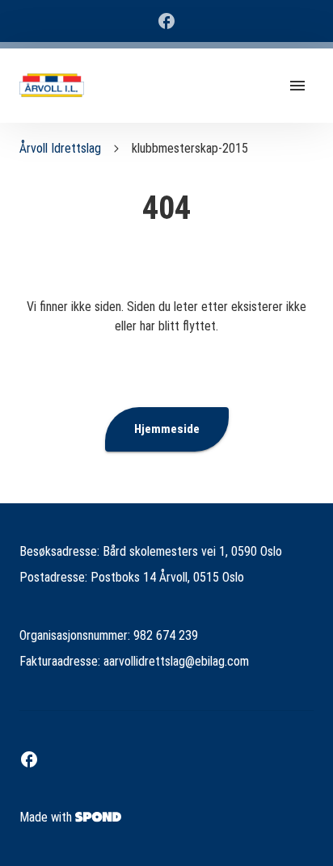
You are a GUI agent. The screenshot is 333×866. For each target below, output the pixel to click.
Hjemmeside (167, 429)
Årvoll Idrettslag (60, 148)
